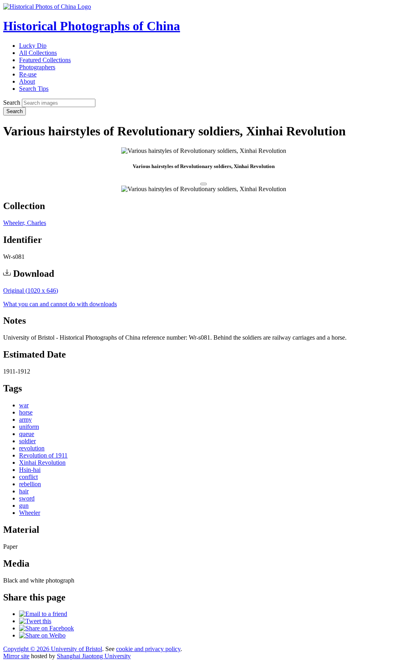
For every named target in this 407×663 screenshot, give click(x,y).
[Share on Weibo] (42, 635)
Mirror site (16, 656)
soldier (27, 441)
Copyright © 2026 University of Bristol (52, 648)
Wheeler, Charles (24, 222)
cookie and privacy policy (148, 648)
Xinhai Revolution (42, 462)
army (25, 419)
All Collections (38, 52)
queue (26, 433)
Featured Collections (45, 60)
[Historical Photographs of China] (47, 6)
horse (26, 412)
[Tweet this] (35, 621)
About (27, 81)
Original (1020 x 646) (30, 290)
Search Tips (33, 88)
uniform (29, 426)
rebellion (30, 484)
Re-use (28, 74)
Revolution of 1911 (43, 455)
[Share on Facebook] (46, 628)
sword (27, 498)
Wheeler (29, 512)
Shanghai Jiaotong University (94, 656)
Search (11, 102)
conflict (28, 476)
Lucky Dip (33, 45)
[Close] (203, 184)
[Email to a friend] (43, 613)
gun (24, 505)
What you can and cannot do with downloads (60, 304)
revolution (32, 448)
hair (24, 491)
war (24, 405)
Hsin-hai (30, 469)
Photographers (37, 67)
